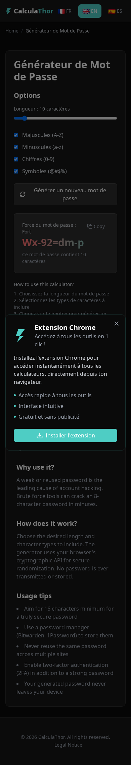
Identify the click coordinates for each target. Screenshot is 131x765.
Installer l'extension (70, 435)
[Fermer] (116, 323)
